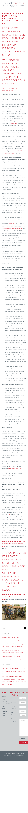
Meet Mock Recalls (5, 699)
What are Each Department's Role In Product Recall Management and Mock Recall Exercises (14, 681)
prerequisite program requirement (12, 228)
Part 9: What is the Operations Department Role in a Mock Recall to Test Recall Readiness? (13, 652)
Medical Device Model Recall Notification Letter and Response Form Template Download (14, 639)
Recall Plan (11, 223)
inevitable (14, 123)
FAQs (3, 706)
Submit (24, 742)
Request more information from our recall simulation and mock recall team (13, 544)
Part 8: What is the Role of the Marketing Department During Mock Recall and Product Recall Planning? (13, 658)
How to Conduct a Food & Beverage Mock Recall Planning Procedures (13, 645)
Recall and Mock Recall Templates (12, 676)
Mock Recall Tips (4, 711)
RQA (8, 514)
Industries (5, 704)
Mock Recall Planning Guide (10, 668)
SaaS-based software (14, 468)
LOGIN (4, 716)
